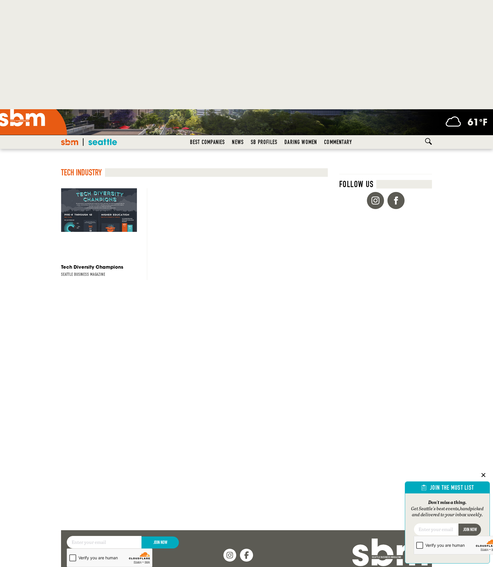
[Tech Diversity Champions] (99, 234)
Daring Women (300, 142)
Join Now (160, 542)
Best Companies (207, 142)
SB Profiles (264, 142)
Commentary (338, 142)
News (238, 142)
